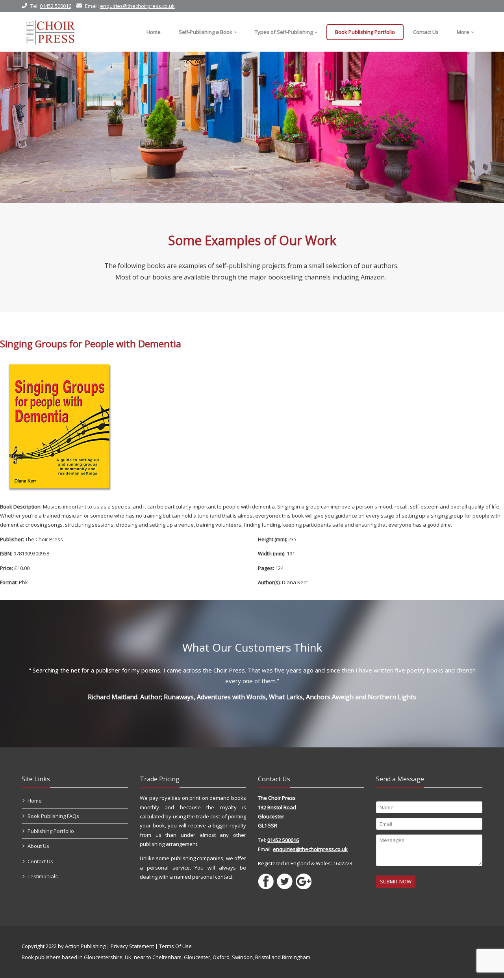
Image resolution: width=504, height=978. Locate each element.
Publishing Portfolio (51, 831)
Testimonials (43, 876)
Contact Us (40, 861)
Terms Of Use (175, 946)
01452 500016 (55, 5)
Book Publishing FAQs (53, 816)
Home (35, 800)
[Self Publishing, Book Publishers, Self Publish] (51, 31)
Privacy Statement (132, 946)
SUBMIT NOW (395, 881)
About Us (38, 845)
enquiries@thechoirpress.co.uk (137, 5)
